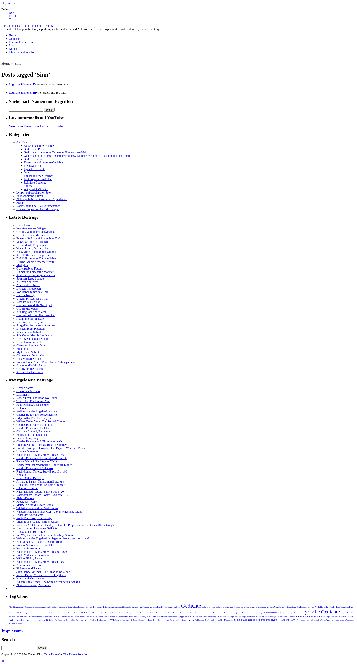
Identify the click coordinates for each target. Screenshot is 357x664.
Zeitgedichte (19, 623)
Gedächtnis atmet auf (28, 342)
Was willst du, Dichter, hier (32, 248)
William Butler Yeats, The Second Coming (41, 421)
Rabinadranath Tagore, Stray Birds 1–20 (40, 491)
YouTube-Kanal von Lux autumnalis (36, 126)
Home (12, 35)
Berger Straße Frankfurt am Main (80, 607)
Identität (135, 613)
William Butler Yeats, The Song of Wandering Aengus (48, 581)
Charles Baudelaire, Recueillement (36, 414)
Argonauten (19, 607)
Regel (150, 620)
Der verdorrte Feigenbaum (31, 245)
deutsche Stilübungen (123, 607)
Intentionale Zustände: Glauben (167, 613)
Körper (260, 613)
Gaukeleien (23, 225)
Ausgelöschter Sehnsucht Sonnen (36, 325)
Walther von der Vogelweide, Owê (36, 411)
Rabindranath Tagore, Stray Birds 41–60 (40, 561)
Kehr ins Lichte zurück (29, 372)
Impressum (12, 631)
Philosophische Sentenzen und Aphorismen (41, 199)
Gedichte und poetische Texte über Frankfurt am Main (55, 152)
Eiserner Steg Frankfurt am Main (144, 607)
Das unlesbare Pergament (31, 322)
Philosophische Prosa (330, 617)
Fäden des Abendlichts (29, 515)
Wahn (323, 620)
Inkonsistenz (143, 613)
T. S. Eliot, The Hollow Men (33, 401)
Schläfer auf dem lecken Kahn (34, 335)
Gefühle (80, 613)
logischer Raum (295, 613)
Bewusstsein (97, 607)
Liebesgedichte (32, 165)
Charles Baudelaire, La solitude (34, 424)
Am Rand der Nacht (28, 285)
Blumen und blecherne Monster (34, 271)
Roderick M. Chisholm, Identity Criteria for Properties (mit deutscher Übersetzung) (65, 525)
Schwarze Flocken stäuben (32, 241)
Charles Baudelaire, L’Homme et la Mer (39, 441)
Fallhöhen (22, 408)
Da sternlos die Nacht (29, 358)
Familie (160, 607)
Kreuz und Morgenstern (30, 578)
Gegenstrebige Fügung (29, 268)
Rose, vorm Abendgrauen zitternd (36, 251)
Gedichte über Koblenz (224, 607)
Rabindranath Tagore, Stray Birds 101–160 (41, 471)
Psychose (93, 620)
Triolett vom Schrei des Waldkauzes (37, 508)
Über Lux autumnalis (21, 52)
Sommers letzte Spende (30, 278)
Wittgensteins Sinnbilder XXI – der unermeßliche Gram (49, 511)
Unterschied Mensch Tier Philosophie (292, 620)
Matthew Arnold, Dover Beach (34, 504)
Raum (128, 620)
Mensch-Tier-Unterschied (52, 617)
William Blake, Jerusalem (31, 558)
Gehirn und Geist (90, 613)
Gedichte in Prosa (34, 149)
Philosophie (221, 617)
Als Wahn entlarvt (27, 281)
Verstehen (317, 620)
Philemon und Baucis (28, 568)
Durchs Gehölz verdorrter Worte (35, 261)
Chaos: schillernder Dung (31, 345)
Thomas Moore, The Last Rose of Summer (41, 444)
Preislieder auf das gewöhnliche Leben (69, 620)
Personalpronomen (110, 617)
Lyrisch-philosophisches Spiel (33, 192)
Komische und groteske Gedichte (43, 162)
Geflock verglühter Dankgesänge (35, 231)
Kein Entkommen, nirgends (32, 255)
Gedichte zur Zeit (34, 159)
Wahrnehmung (339, 620)
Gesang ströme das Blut (30, 368)
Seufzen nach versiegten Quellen (35, 275)
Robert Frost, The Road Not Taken (36, 398)
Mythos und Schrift (27, 352)
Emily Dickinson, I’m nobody (34, 518)
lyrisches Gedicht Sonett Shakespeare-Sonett (25, 617)
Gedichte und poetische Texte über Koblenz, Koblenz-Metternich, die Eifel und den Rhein (77, 155)
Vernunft (310, 620)
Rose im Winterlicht (28, 301)
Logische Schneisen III (22, 92)
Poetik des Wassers (27, 501)
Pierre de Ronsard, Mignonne (33, 585)
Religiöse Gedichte (35, 182)
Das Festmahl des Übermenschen (35, 315)
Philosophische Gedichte (38, 175)
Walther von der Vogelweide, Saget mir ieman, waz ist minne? (52, 538)
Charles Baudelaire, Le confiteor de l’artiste (41, 458)
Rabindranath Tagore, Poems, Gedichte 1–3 (42, 494)
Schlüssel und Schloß (28, 332)
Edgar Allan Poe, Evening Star (34, 418)
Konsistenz (254, 613)
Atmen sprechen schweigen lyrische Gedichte (41, 607)
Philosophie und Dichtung (31, 434)
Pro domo (22, 348)
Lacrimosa (22, 394)
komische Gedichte (187, 613)
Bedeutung (63, 607)
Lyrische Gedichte (34, 169)
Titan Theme (51, 654)
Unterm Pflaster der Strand (32, 298)
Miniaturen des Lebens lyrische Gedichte (77, 617)
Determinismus (109, 607)
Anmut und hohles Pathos (31, 365)
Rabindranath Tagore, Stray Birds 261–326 (41, 551)
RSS (11, 12)
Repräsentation (175, 620)
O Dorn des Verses (27, 308)
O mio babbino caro (28, 391)
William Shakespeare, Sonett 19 (35, 545)
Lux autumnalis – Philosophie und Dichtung (27, 25)
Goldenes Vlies (103, 613)
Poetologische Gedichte (38, 179)
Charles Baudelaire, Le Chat (33, 428)
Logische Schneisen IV (22, 84)
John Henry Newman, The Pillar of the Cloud (43, 571)
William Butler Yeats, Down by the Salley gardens (45, 362)
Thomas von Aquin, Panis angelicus (37, 521)
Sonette (28, 185)
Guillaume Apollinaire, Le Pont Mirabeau (40, 484)
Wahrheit (329, 620)
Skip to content (10, 3)
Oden (27, 172)
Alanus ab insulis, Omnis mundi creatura (40, 481)
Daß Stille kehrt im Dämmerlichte (36, 258)
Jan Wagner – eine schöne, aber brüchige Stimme (45, 535)
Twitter (13, 19)
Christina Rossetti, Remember (33, 431)
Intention (152, 613)
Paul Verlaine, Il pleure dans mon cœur (39, 541)
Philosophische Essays (22, 42)
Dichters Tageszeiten (28, 288)
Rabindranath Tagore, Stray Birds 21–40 (40, 454)
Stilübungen (199, 620)
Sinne (184, 620)
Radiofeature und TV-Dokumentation (38, 205)
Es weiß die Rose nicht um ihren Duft (38, 238)
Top (3, 660)
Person (100, 617)
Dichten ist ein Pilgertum (30, 328)
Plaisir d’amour (25, 498)
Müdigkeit (22, 265)
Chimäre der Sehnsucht (30, 355)
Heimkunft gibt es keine (30, 318)
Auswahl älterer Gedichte (39, 145)
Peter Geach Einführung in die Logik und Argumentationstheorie (153, 617)
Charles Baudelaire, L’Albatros (34, 468)
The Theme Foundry (75, 654)
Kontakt (13, 48)
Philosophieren (232, 617)
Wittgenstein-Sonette (36, 189)
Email (12, 16)
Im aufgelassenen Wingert (31, 228)
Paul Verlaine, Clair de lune (32, 404)
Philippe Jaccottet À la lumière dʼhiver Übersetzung (197, 617)
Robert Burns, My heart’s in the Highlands (41, 575)
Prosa (12, 45)
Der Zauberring (25, 295)
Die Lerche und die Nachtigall (34, 305)
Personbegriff (123, 617)
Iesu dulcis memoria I (28, 548)
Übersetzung (228, 620)
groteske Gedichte (116, 613)
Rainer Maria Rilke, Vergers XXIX (37, 461)
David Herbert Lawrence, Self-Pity (36, 528)
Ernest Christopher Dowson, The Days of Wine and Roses (50, 448)
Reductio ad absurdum (139, 620)
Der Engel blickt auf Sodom (32, 338)
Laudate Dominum (27, 451)
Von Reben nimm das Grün (32, 291)
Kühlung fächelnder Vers (31, 312)
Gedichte (14, 38)
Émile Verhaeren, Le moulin (32, 555)
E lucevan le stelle (27, 488)
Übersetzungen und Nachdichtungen (37, 209)
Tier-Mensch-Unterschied (214, 620)
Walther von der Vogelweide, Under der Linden (44, 464)
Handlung (127, 613)
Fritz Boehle (168, 607)
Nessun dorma (24, 387)
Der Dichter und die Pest (30, 235)
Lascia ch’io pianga (27, 438)
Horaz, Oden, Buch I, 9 (30, 478)
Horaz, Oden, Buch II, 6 (30, 531)
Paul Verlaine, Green (28, 565)
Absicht (12, 607)
